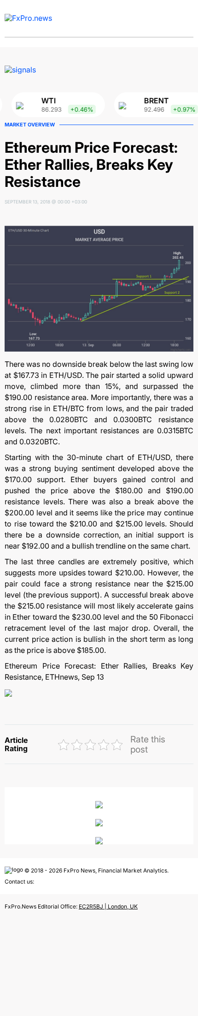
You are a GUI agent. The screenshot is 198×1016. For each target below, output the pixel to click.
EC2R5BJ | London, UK (108, 906)
